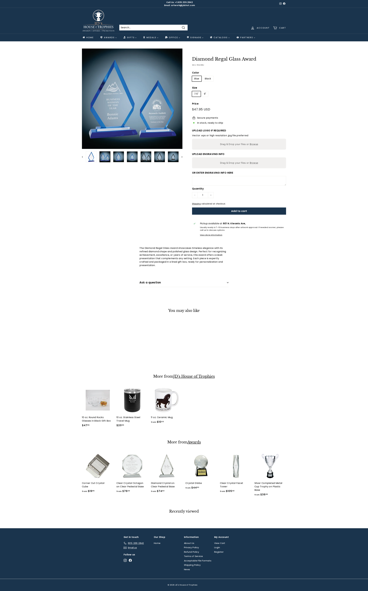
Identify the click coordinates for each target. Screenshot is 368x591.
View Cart (219, 543)
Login (217, 547)
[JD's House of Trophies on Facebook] (130, 560)
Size (194, 87)
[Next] (180, 157)
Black (208, 78)
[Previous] (84, 157)
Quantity (198, 188)
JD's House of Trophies (194, 376)
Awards (194, 442)
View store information (211, 235)
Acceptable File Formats (197, 560)
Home (157, 543)
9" (205, 93)
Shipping (196, 203)
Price (195, 103)
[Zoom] (132, 99)
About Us (189, 543)
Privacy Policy (191, 547)
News (187, 569)
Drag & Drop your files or (239, 144)
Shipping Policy (192, 564)
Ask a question (150, 282)
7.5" (196, 93)
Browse (254, 144)
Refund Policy (191, 551)
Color (195, 72)
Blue (196, 78)
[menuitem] (88, 37)
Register (219, 551)
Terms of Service (193, 556)
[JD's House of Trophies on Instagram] (125, 560)
